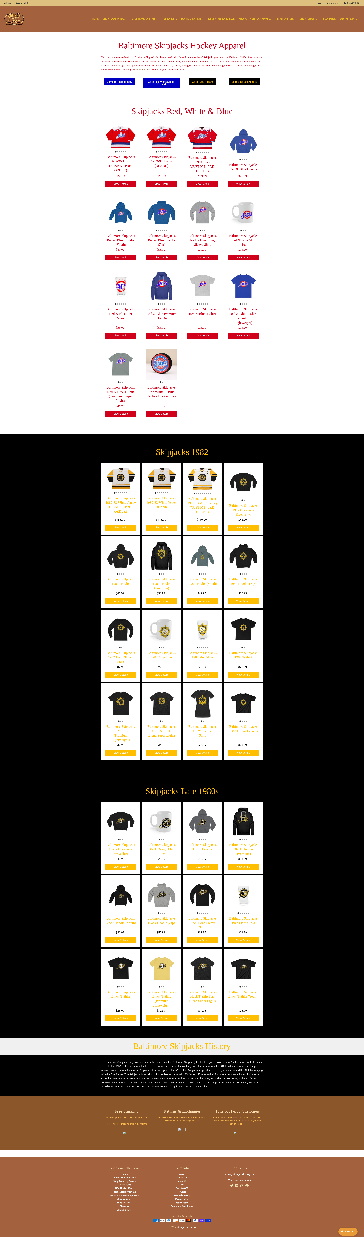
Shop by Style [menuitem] (285, 19)
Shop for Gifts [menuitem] (308, 19)
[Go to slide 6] (125, 151)
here (197, 1120)
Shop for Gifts (123, 1202)
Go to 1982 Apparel (203, 81)
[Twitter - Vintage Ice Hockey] (231, 1185)
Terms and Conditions (182, 1206)
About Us (182, 1181)
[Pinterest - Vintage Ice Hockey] (247, 1185)
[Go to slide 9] (210, 493)
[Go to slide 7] (208, 152)
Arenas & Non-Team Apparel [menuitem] (255, 19)
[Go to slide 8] (208, 493)
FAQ (182, 1184)
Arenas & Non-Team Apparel (123, 1195)
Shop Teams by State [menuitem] (143, 19)
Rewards (182, 1191)
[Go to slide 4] (121, 151)
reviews (236, 1117)
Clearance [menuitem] (329, 19)
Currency (19, 3)
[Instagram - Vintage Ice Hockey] (242, 1185)
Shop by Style (123, 1199)
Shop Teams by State (123, 1181)
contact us (245, 1120)
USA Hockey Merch (124, 1188)
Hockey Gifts (124, 1184)
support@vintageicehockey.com (239, 1174)
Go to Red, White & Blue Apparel (161, 83)
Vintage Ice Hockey (186, 1227)
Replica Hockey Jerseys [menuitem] (221, 19)
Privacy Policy (182, 1199)
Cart (353, 3)
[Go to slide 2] (117, 151)
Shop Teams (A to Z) (124, 1177)
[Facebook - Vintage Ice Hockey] (236, 1185)
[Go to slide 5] (123, 151)
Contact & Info (124, 1209)
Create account (333, 3)
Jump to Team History (119, 81)
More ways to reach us (239, 1180)
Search (182, 1174)
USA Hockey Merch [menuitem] (192, 19)
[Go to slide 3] (119, 151)
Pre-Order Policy (182, 1195)
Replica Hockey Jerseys (124, 1191)
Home (125, 1174)
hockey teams (143, 69)
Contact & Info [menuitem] (348, 19)
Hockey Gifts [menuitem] (169, 19)
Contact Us (182, 1177)
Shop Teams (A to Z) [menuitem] (114, 19)
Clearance (124, 1206)
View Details (121, 183)
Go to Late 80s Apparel (244, 81)
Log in (320, 3)
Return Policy (181, 1202)
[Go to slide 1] (115, 151)
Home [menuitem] (95, 19)
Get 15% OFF (182, 1188)
